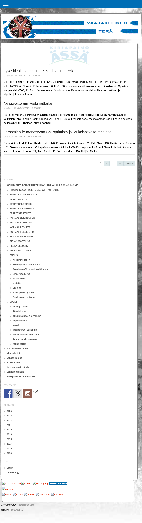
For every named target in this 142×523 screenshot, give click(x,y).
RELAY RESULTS (19, 246)
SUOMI (13, 302)
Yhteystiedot (13, 353)
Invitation (17, 283)
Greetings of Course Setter (27, 264)
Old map (17, 288)
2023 (9, 420)
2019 (9, 434)
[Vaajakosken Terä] (71, 26)
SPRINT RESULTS (19, 199)
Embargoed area (21, 274)
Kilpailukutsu (19, 311)
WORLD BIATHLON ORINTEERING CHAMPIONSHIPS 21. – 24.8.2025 (42, 185)
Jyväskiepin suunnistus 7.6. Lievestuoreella (39, 71)
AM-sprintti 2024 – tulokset (21, 376)
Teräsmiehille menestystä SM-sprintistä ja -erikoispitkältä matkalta (57, 132)
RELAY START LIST (20, 241)
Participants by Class (24, 297)
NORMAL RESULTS (20, 227)
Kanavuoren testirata (18, 367)
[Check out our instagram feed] (27, 393)
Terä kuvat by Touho (17, 348)
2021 (9, 425)
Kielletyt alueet (20, 306)
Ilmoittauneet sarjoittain (25, 330)
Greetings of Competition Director (30, 269)
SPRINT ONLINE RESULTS (23, 194)
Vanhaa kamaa (14, 358)
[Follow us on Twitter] (17, 393)
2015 (9, 453)
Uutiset (38, 75)
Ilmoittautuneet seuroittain (26, 334)
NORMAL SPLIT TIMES (21, 236)
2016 (9, 448)
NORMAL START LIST (21, 222)
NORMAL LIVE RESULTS (23, 218)
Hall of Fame (13, 362)
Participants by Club (23, 292)
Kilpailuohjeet (20, 320)
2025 (9, 411)
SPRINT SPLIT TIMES (21, 204)
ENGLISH (14, 255)
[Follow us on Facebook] (8, 393)
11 (120, 163)
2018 (9, 439)
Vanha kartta (19, 344)
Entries (13, 472)
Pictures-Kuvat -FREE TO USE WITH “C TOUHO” (35, 190)
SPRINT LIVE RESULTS (22, 208)
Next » (130, 163)
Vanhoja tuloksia (15, 372)
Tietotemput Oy (16, 510)
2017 (9, 444)
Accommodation (21, 260)
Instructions (19, 278)
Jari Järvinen (24, 75)
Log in (10, 468)
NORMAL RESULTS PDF (22, 232)
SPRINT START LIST (20, 213)
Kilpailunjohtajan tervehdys (27, 316)
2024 (9, 415)
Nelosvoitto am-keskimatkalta (28, 103)
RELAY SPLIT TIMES (20, 250)
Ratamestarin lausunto (25, 339)
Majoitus (17, 325)
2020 (9, 429)
